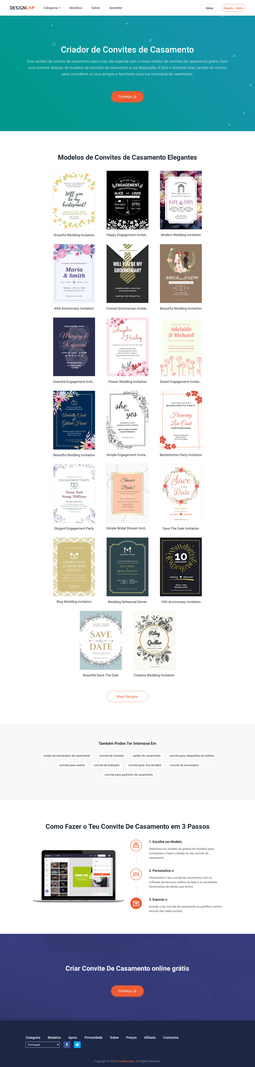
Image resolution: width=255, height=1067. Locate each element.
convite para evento (72, 765)
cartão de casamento (147, 755)
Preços (131, 1037)
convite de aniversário (184, 765)
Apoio (72, 1037)
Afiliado (150, 1037)
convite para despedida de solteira (191, 755)
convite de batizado (106, 765)
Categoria (50, 8)
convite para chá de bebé (144, 765)
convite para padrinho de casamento (129, 774)
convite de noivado (111, 755)
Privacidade (93, 1037)
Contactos (170, 1037)
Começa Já (127, 96)
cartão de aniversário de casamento (66, 755)
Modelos (76, 8)
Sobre (95, 8)
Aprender (115, 8)
